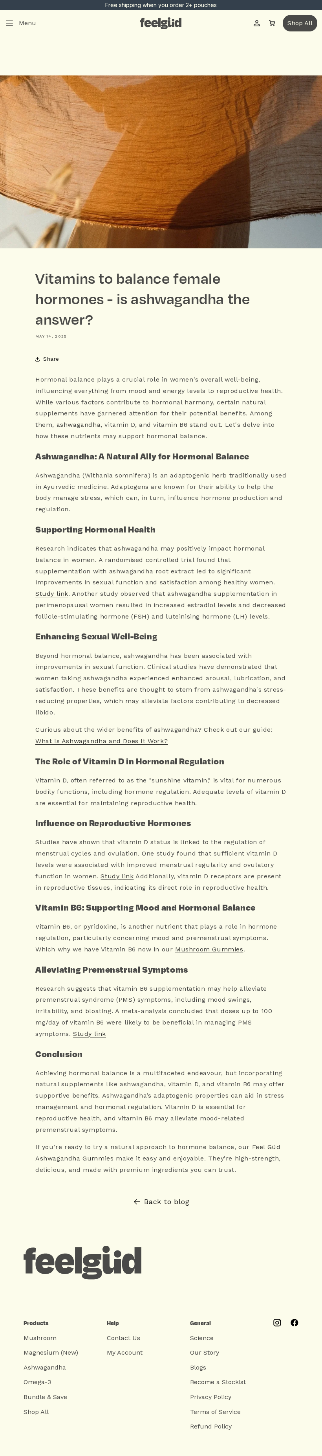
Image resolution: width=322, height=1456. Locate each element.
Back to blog (166, 1201)
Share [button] (51, 359)
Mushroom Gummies (209, 949)
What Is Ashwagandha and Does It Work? (101, 741)
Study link (51, 593)
